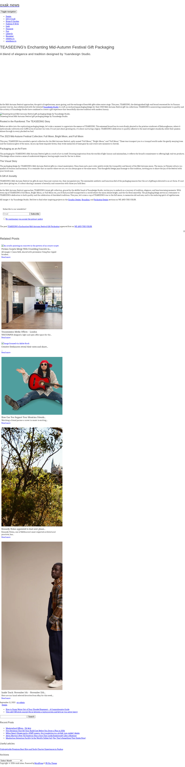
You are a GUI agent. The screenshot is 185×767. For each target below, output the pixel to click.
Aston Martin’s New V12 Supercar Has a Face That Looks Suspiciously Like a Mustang (41, 735)
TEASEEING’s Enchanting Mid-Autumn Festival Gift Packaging (33, 226)
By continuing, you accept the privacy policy (24, 219)
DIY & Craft (10, 19)
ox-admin (21, 702)
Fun (7, 31)
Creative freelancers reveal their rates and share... (24, 346)
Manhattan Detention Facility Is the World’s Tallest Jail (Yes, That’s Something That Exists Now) (46, 738)
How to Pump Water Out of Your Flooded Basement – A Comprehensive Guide (37, 709)
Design (8, 16)
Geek (8, 26)
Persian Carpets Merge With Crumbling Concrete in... (26, 249)
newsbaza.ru (11, 41)
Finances (9, 29)
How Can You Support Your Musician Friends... (23, 417)
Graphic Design (74, 199)
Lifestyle (9, 33)
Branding (85, 199)
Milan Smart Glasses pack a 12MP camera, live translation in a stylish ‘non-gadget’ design (43, 733)
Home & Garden (12, 21)
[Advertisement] (86, 78)
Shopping (9, 36)
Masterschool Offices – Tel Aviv (18, 728)
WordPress (38, 763)
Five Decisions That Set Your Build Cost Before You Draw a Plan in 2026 (35, 730)
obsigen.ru (10, 38)
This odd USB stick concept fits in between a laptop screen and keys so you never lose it (42, 712)
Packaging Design (101, 199)
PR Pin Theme (51, 763)
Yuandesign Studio (51, 107)
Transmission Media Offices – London (19, 332)
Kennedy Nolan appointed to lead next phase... (23, 529)
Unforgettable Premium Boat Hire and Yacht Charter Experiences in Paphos (31, 749)
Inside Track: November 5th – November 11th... (23, 692)
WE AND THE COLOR (83, 226)
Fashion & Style (12, 24)
